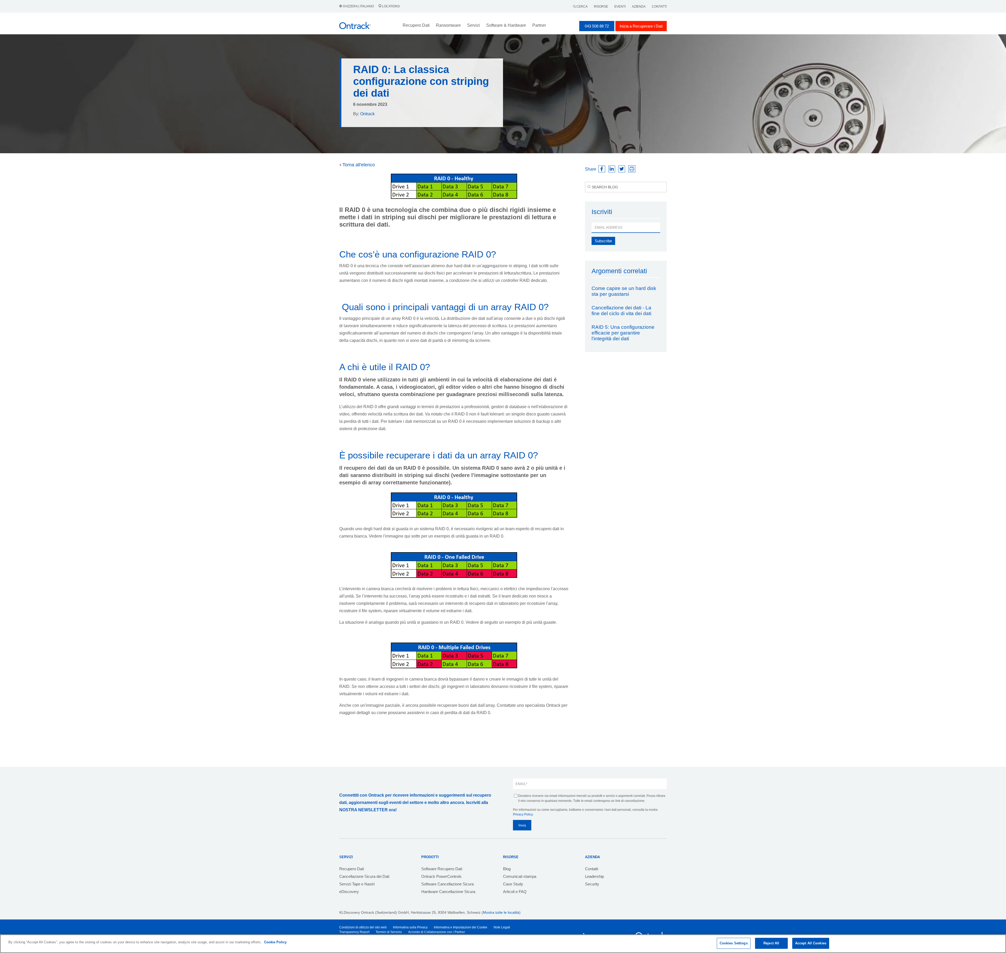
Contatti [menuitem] (591, 869)
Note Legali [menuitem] (502, 927)
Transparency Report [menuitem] (354, 932)
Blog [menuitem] (507, 869)
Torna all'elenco (358, 164)
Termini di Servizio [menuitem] (389, 932)
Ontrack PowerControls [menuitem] (441, 876)
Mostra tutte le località (501, 912)
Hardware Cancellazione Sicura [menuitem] (448, 891)
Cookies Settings (734, 943)
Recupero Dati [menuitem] (351, 869)
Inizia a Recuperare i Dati (641, 26)
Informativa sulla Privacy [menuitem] (410, 927)
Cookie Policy (275, 942)
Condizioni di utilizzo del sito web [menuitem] (363, 927)
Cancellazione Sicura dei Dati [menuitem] (364, 876)
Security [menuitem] (592, 884)
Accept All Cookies (810, 943)
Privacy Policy (523, 814)
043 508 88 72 (597, 26)
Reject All (771, 943)
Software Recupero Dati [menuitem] (441, 869)
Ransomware (448, 25)
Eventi (620, 6)
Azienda (639, 6)
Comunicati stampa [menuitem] (519, 876)
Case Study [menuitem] (513, 884)
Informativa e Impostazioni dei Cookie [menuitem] (460, 927)
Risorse (601, 6)
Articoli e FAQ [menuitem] (515, 891)
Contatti (659, 6)
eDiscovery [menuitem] (349, 891)
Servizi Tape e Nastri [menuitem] (357, 884)
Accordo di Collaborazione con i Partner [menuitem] (436, 932)
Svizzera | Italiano (358, 6)
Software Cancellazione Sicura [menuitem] (447, 884)
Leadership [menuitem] (594, 876)
